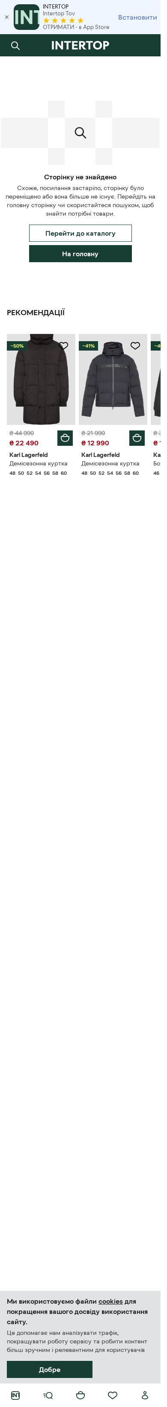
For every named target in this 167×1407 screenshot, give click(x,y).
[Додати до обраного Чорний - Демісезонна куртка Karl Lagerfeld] (63, 345)
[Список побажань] (112, 1395)
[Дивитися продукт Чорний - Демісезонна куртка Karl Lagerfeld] (41, 379)
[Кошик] (80, 1395)
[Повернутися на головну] (80, 45)
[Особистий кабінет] (145, 1395)
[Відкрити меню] (48, 1395)
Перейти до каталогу (80, 233)
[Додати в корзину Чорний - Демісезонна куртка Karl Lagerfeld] (65, 438)
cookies (110, 1301)
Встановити (137, 17)
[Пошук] (15, 45)
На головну (80, 253)
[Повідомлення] (145, 45)
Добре (49, 1369)
